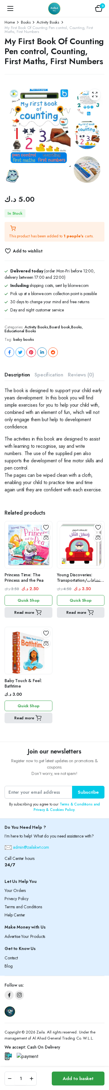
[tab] (17, 375)
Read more (24, 612)
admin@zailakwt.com (30, 847)
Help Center (15, 915)
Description (17, 374)
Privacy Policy (16, 899)
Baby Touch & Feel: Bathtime (23, 683)
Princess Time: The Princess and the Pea (24, 577)
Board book (59, 327)
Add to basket (78, 1078)
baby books (23, 339)
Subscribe (88, 792)
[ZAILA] (54, 8)
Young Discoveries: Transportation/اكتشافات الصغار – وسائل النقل (80, 580)
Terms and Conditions (23, 907)
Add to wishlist (27, 251)
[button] (98, 8)
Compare (46, 537)
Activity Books (48, 22)
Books (25, 22)
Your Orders (15, 890)
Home (10, 22)
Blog (8, 966)
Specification (49, 374)
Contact (11, 958)
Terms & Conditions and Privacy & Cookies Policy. (67, 807)
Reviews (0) (81, 374)
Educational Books (20, 331)
